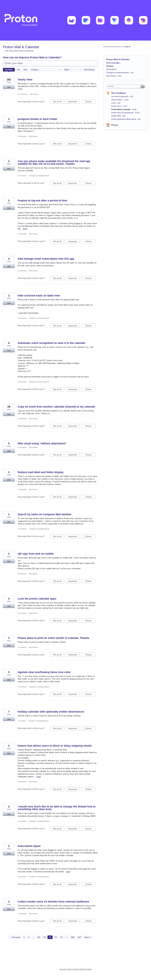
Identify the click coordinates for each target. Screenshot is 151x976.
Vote (9, 87)
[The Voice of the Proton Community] (75, 20)
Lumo (113, 103)
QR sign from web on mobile (36, 553)
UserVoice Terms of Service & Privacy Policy (75, 969)
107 (79, 937)
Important (74, 102)
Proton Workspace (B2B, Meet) (123, 119)
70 (44, 937)
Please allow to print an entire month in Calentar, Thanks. (54, 638)
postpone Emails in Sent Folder (37, 119)
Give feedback (118, 93)
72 (55, 937)
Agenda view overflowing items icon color (44, 672)
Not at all (58, 102)
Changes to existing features (39, 176)
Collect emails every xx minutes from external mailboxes (53, 901)
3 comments (22, 418)
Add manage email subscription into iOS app (46, 258)
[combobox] (124, 86)
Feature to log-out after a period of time (42, 200)
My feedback (89, 70)
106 (72, 937)
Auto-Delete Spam (29, 846)
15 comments (22, 94)
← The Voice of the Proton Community (18, 51)
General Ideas (117, 100)
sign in (127, 46)
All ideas (110, 66)
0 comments (22, 136)
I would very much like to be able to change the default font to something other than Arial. (57, 808)
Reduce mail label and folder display (41, 472)
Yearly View (25, 79)
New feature (34, 94)
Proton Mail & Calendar (121, 109)
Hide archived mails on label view (39, 295)
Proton (114, 125)
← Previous (14, 937)
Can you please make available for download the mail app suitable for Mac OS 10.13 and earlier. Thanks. (54, 162)
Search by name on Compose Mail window (44, 514)
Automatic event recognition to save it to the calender (51, 343)
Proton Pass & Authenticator (122, 113)
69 (39, 937)
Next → (87, 937)
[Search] (142, 86)
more (25, 229)
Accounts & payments (120, 96)
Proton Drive (116, 106)
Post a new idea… (113, 63)
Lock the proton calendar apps (37, 598)
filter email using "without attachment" (42, 443)
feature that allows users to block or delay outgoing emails (55, 745)
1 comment (22, 721)
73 (61, 937)
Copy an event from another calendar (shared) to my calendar (56, 406)
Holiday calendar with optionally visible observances (51, 711)
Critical (90, 102)
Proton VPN (116, 116)
